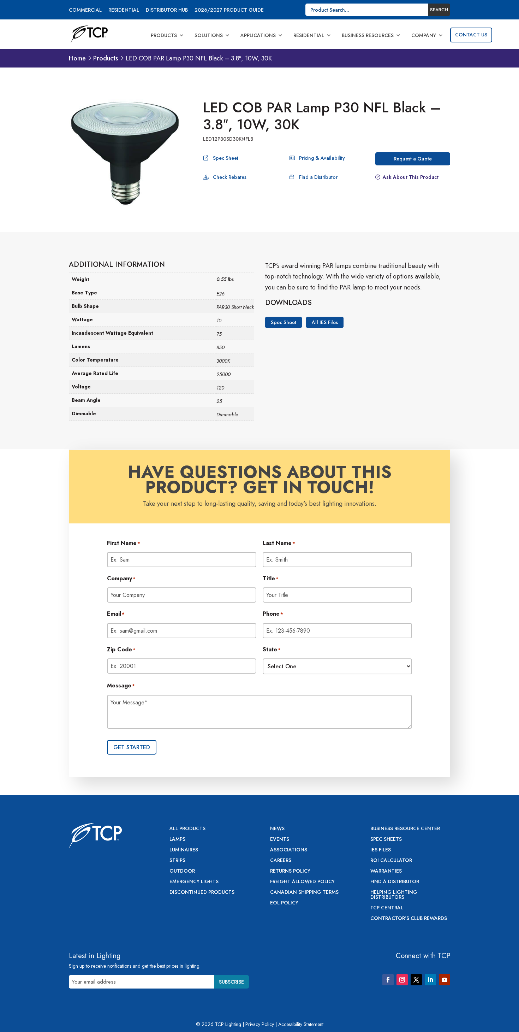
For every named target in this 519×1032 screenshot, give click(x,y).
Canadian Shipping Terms (304, 893)
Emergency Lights (194, 882)
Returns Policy (290, 871)
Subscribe (231, 981)
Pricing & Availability (322, 158)
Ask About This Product (411, 177)
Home (77, 58)
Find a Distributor (318, 177)
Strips (177, 861)
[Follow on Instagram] (402, 979)
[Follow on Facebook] (388, 979)
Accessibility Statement (300, 1024)
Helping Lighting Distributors (393, 895)
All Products (187, 829)
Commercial (85, 10)
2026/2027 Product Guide (229, 10)
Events (279, 840)
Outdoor (182, 871)
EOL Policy (284, 903)
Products (164, 35)
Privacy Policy (259, 1024)
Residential (123, 10)
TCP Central (386, 908)
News (277, 829)
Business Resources (368, 35)
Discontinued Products (201, 893)
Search (439, 9)
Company (423, 35)
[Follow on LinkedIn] (430, 979)
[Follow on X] (416, 979)
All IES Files (325, 322)
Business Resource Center (405, 829)
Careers (280, 861)
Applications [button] (258, 35)
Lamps (177, 840)
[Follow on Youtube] (444, 979)
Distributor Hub (167, 10)
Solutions (209, 35)
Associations (288, 850)
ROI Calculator (391, 861)
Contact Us (471, 34)
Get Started (131, 747)
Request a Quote (413, 158)
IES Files (380, 850)
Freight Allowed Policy (302, 882)
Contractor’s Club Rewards (408, 919)
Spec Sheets (386, 840)
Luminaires (183, 850)
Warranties (386, 871)
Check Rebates (229, 177)
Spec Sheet (225, 158)
